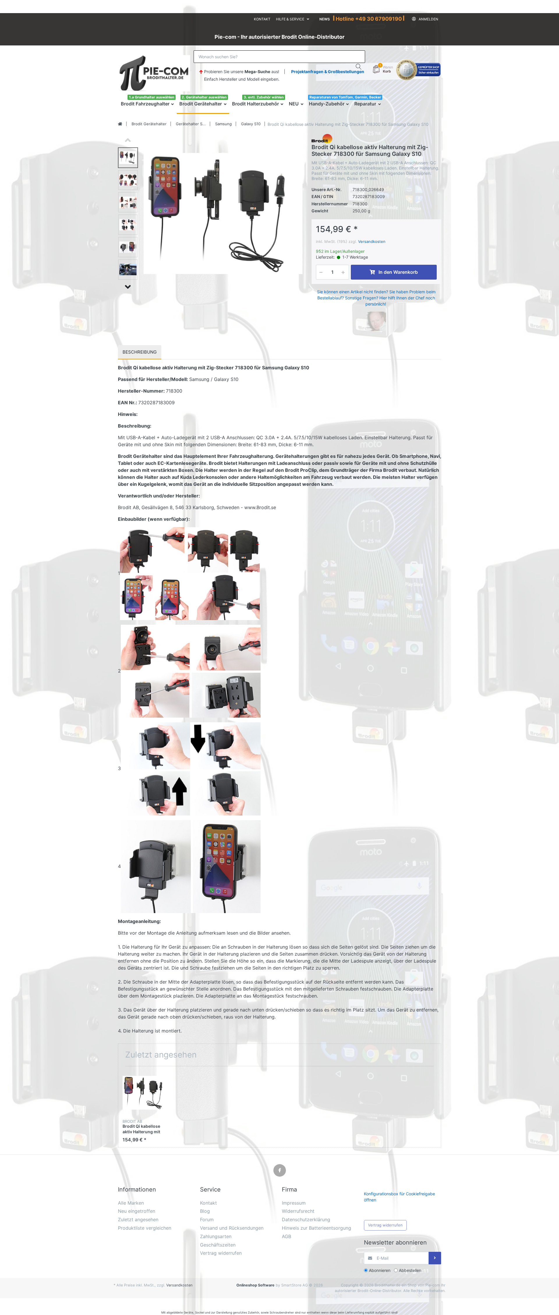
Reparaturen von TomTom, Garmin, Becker (345, 97)
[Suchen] (359, 66)
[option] (223, 213)
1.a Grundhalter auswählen (151, 97)
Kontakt (262, 19)
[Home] (120, 124)
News (324, 19)
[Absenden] (435, 1258)
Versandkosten (371, 241)
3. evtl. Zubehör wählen (264, 97)
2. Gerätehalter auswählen (204, 97)
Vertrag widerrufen (385, 1225)
